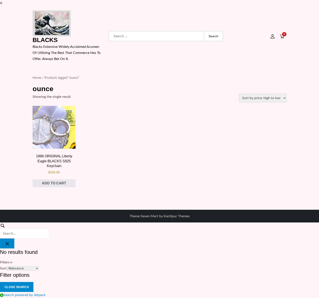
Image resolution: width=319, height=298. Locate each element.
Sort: (3, 268)
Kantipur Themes (177, 216)
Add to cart (54, 183)
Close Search (17, 287)
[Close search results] (7, 243)
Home (37, 77)
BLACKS (45, 40)
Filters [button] (10, 262)
